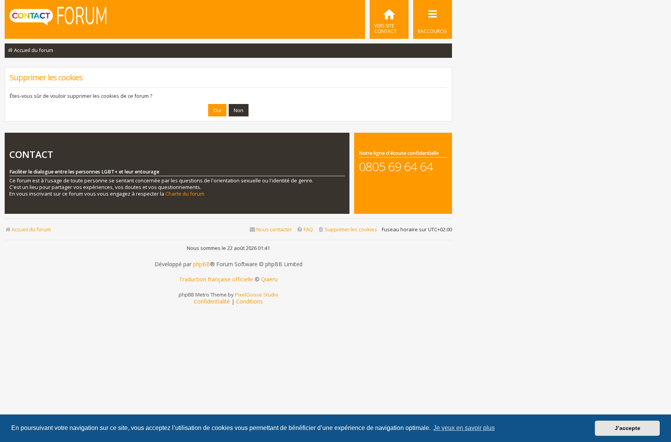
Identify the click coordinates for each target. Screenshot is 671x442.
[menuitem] (389, 19)
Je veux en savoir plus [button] (464, 428)
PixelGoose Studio (256, 294)
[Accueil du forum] (57, 19)
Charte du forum (184, 194)
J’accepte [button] (627, 428)
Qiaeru (269, 279)
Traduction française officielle (216, 279)
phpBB (201, 264)
